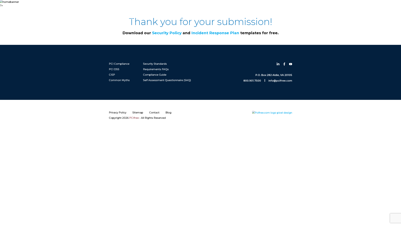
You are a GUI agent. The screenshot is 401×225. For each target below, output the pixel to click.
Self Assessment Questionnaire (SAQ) (167, 80)
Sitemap (137, 112)
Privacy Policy (117, 112)
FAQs (166, 18)
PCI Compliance (23, 18)
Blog (184, 18)
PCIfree (134, 117)
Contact (205, 18)
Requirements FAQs (156, 69)
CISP (70, 18)
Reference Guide (377, 18)
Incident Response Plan (215, 33)
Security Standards (135, 18)
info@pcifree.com (280, 80)
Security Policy (167, 33)
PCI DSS (51, 18)
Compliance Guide (154, 74)
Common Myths (96, 18)
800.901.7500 (379, 8)
